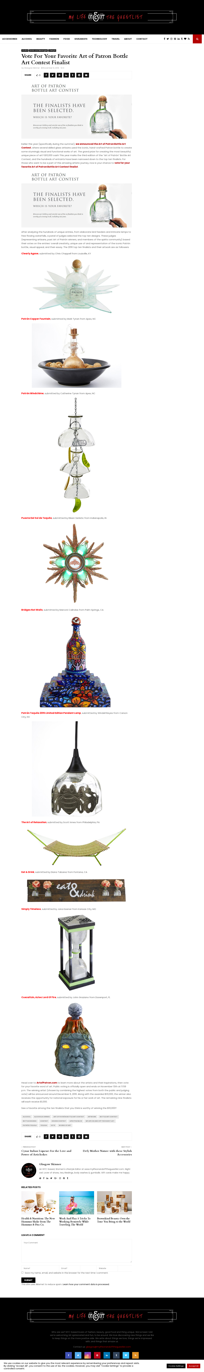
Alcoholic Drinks (42, 1117)
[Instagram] (172, 39)
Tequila (43, 1125)
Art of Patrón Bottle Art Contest (68, 1117)
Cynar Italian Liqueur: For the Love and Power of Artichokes (46, 1152)
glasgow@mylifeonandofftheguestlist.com (108, 1346)
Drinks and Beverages (38, 50)
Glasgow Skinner (32, 68)
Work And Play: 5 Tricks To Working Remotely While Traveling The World (75, 1221)
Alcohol (25, 50)
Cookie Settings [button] (176, 1366)
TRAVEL (116, 38)
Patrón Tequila (30, 1125)
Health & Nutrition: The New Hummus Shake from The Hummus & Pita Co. (38, 1221)
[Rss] (189, 39)
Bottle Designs (29, 1121)
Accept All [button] (193, 1366)
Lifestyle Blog (76, 1121)
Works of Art (65, 1125)
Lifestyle (52, 50)
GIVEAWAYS (80, 38)
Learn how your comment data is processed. (86, 1284)
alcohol (26, 1117)
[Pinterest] (176, 39)
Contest (44, 1121)
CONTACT (142, 38)
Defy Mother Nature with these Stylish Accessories (107, 1152)
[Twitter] (168, 39)
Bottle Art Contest (108, 1117)
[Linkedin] (179, 39)
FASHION (54, 38)
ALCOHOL (27, 38)
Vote (53, 1125)
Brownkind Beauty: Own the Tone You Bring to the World (113, 1220)
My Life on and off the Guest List (100, 1121)
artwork (92, 1117)
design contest (59, 1121)
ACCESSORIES (9, 38)
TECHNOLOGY (99, 38)
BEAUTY (40, 38)
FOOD (66, 38)
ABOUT (128, 38)
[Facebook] (165, 39)
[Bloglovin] (186, 39)
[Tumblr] (182, 39)
